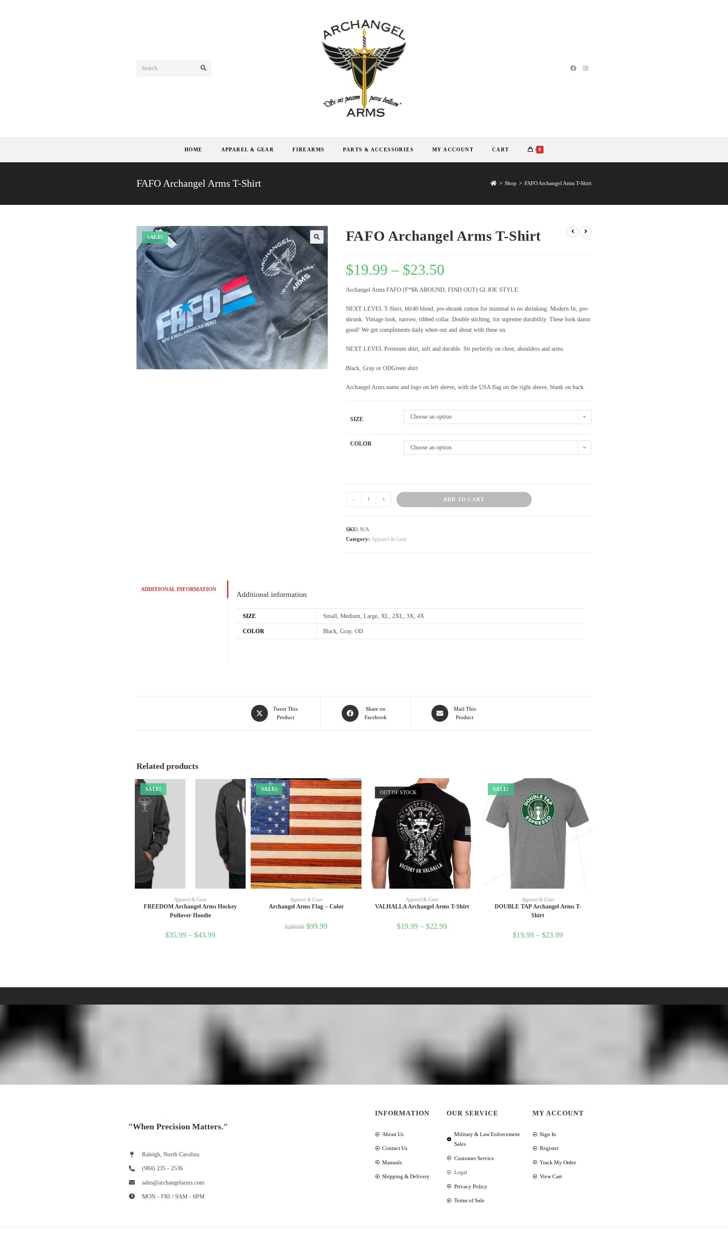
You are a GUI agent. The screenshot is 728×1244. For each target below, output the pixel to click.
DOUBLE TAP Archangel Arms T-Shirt (538, 911)
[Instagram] (586, 68)
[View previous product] (572, 232)
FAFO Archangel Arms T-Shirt (558, 183)
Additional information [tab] (178, 589)
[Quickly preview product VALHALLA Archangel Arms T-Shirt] (473, 793)
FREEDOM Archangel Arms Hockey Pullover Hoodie (190, 911)
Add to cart (463, 499)
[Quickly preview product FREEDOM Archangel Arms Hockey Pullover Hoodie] (241, 793)
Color (361, 444)
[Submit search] (203, 68)
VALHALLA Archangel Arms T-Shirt (422, 906)
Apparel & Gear (389, 539)
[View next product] (586, 232)
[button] (317, 237)
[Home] (493, 183)
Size (356, 419)
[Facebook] (573, 68)
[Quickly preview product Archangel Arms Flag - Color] (357, 793)
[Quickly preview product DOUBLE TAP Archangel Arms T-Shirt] (589, 793)
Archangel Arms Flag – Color (306, 906)
